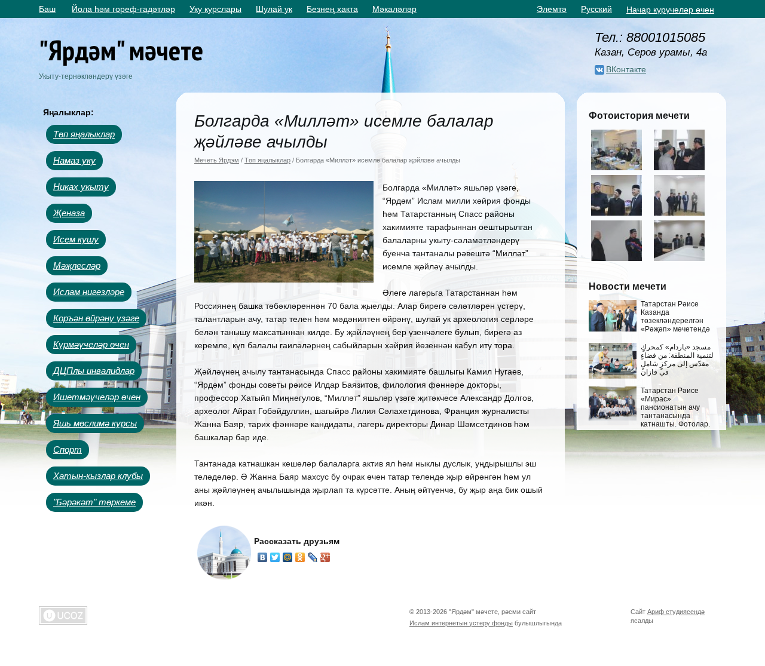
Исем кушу (76, 239)
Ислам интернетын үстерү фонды (461, 623)
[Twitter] (275, 557)
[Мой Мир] (287, 557)
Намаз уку (74, 160)
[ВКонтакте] (262, 557)
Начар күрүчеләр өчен (670, 9)
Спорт (67, 449)
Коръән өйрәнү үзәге (96, 318)
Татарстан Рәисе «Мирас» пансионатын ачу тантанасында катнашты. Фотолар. (675, 407)
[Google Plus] (325, 557)
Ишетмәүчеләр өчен (96, 397)
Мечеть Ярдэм (216, 160)
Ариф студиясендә (676, 611)
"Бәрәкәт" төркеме (94, 502)
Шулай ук (274, 9)
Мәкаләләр (394, 9)
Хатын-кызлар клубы (98, 476)
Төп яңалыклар (84, 134)
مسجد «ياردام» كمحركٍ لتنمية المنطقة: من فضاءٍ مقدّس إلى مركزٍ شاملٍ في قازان (677, 359)
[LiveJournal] (313, 557)
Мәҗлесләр (76, 265)
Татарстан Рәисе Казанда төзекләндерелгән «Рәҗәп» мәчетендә (675, 316)
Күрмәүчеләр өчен (91, 344)
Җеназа (69, 213)
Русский (596, 9)
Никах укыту (81, 187)
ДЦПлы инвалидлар (93, 371)
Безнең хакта (332, 9)
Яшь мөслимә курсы (95, 423)
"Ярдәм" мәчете (121, 50)
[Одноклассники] (300, 557)
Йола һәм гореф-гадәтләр (123, 9)
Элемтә (552, 9)
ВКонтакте (626, 69)
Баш (47, 9)
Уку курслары (215, 9)
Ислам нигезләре (88, 292)
